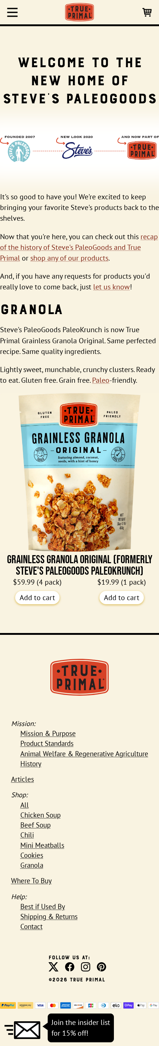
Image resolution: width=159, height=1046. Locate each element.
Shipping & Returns (49, 916)
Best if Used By (42, 906)
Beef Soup (35, 824)
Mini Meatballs (42, 845)
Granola (31, 865)
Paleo (100, 380)
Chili (27, 834)
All (24, 805)
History (30, 763)
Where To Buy (31, 880)
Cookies (31, 855)
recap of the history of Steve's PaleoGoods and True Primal (79, 247)
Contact (31, 926)
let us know (111, 287)
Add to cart (37, 597)
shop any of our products (69, 258)
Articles (22, 779)
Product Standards (47, 743)
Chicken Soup (40, 815)
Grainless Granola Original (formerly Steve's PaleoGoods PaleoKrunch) (79, 565)
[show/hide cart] (147, 11)
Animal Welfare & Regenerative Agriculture (84, 753)
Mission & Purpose (48, 733)
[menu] (12, 12)
